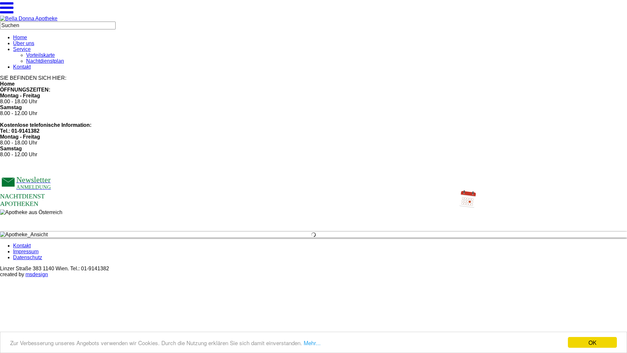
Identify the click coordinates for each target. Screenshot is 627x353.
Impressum (26, 251)
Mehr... (312, 343)
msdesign (36, 274)
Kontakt (22, 245)
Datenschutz (27, 257)
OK (592, 342)
